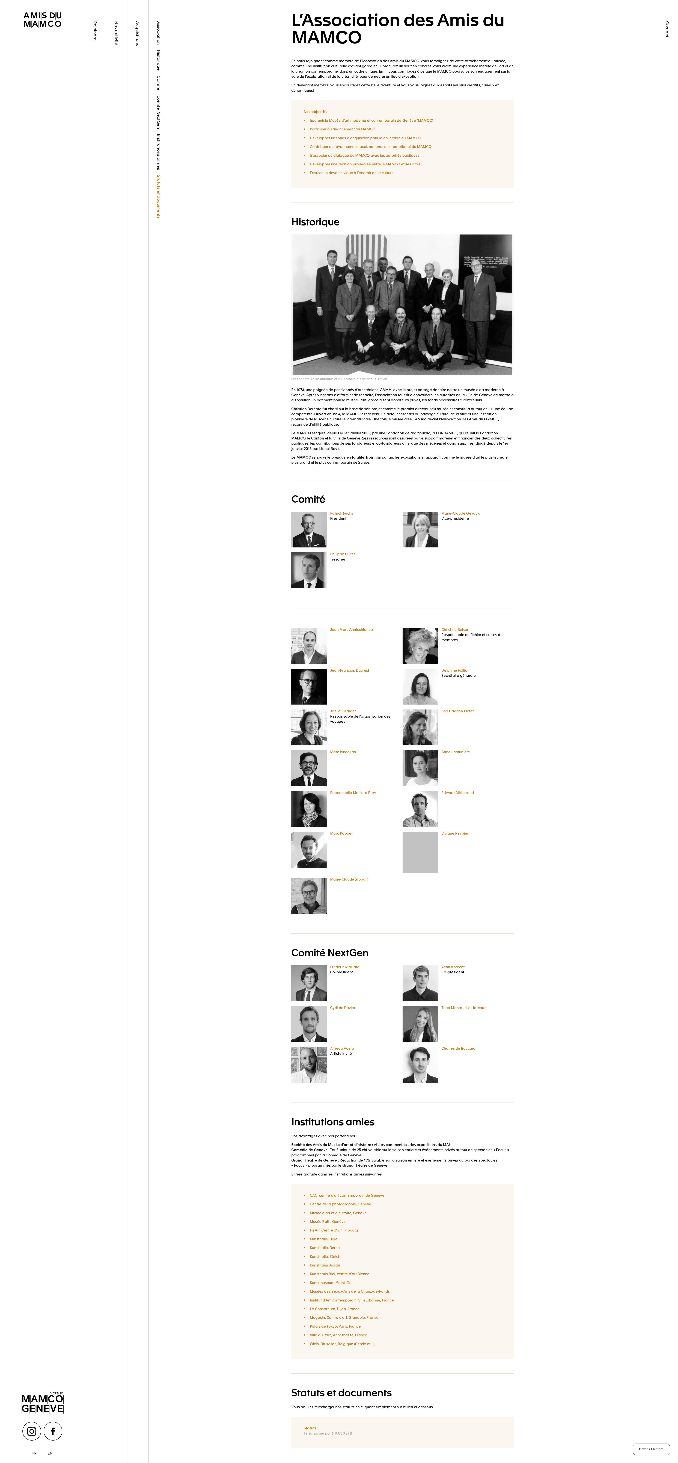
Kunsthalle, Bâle (323, 1238)
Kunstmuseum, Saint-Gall (331, 1282)
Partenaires (95, 144)
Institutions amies (159, 152)
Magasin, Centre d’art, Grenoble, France (344, 1317)
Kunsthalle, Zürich (325, 1256)
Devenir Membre (651, 1449)
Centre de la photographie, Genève (340, 1203)
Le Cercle (95, 95)
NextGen (95, 119)
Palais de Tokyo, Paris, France (335, 1326)
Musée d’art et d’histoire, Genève (338, 1212)
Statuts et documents (159, 197)
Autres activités (116, 107)
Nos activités (116, 34)
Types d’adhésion (95, 63)
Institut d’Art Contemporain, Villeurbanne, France (352, 1300)
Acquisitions (137, 33)
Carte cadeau (95, 175)
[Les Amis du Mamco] (42, 20)
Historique (159, 60)
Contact (667, 29)
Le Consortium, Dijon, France (334, 1308)
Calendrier (116, 138)
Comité (159, 83)
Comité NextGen (159, 112)
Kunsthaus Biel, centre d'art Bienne (340, 1273)
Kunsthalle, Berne (325, 1247)
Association (159, 33)
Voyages (116, 61)
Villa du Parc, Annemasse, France (338, 1334)
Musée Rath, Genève (328, 1221)
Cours (116, 80)
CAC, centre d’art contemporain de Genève (347, 1195)
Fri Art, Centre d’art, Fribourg (334, 1230)
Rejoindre (95, 31)
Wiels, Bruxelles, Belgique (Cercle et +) (342, 1343)
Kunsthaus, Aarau (325, 1265)
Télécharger (326, 1433)
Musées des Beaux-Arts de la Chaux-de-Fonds (350, 1291)
